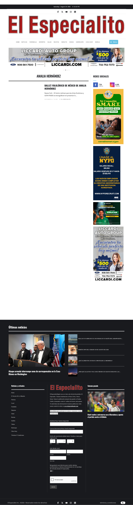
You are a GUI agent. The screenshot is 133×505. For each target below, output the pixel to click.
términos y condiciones (108, 503)
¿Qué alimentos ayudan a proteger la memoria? (95, 360)
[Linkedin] (75, 12)
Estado (68, 454)
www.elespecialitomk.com (71, 406)
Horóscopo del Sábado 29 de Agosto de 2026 (93, 349)
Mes (58, 443)
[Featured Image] (37, 350)
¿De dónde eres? (55, 448)
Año (68, 443)
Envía (53, 487)
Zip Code (52, 461)
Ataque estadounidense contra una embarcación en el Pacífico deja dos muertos (106, 415)
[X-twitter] (62, 12)
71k (100, 84)
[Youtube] (66, 12)
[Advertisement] (61, 301)
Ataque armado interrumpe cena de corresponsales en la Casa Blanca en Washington (34, 373)
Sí (52, 471)
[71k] (95, 84)
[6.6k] (112, 84)
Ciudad (51, 454)
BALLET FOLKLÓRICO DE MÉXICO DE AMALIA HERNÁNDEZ (65, 87)
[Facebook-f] (58, 12)
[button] (8, 57)
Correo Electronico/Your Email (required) (62, 428)
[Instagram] (71, 12)
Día (51, 443)
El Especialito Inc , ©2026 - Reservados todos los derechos (27, 503)
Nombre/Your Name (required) (59, 421)
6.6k (117, 84)
